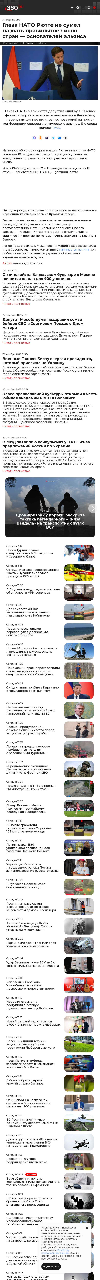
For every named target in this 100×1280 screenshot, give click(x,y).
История (29, 43)
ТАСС (56, 128)
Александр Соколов (28, 263)
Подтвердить (51, 1266)
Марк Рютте (40, 43)
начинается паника (74, 249)
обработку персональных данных (55, 1251)
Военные (13, 43)
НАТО (21, 43)
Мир (5, 43)
